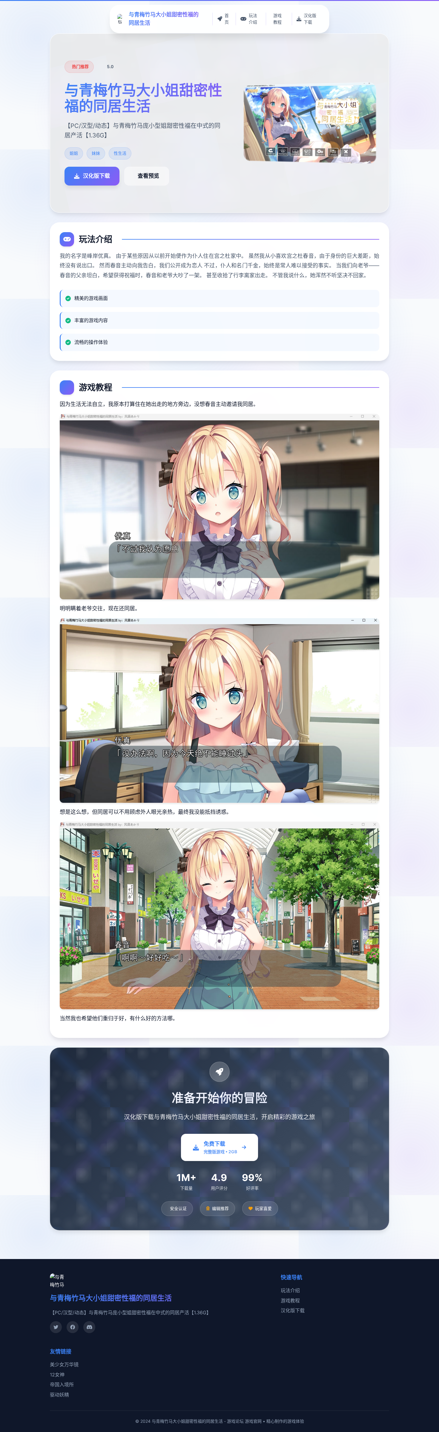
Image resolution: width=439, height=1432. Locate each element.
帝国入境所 (62, 1384)
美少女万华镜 (64, 1364)
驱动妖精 (59, 1395)
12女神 (57, 1375)
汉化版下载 (293, 1310)
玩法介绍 (290, 1290)
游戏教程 (290, 1301)
